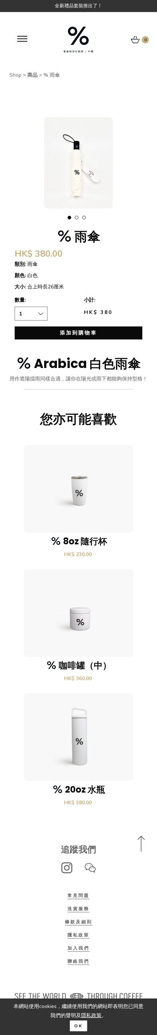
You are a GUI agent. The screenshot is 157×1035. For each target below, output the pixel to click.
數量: (20, 299)
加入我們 (78, 948)
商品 (32, 75)
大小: (20, 286)
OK (78, 1026)
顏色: (20, 275)
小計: (89, 299)
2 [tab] (76, 217)
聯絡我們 (78, 961)
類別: (20, 264)
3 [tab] (84, 217)
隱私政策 (78, 935)
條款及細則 (78, 922)
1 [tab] (69, 217)
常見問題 (78, 895)
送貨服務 (78, 909)
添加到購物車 (78, 332)
